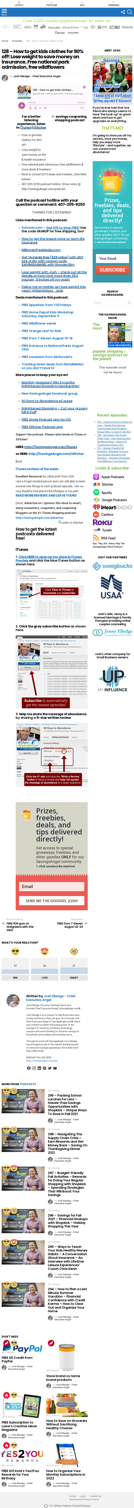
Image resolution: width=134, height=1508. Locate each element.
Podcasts (28, 1084)
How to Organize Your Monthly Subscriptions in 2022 (65, 1475)
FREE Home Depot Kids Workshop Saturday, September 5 (48, 314)
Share (20, 573)
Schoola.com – (51, 227)
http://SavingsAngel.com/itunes (50, 447)
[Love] (14, 1168)
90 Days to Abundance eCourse (47, 401)
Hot (82, 5)
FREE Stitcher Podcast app (42, 427)
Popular (51, 5)
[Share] (52, 595)
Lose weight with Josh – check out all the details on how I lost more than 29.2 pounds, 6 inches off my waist (54, 276)
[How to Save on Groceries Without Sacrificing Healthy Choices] (67, 1405)
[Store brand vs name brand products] (67, 1356)
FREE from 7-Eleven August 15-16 (47, 338)
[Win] (6, 1090)
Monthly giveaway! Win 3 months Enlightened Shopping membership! (50, 384)
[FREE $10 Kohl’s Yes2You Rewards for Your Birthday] (22, 1455)
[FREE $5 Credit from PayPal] (22, 1347)
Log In (83, 1496)
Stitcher (39, 127)
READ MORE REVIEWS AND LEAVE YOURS (46, 495)
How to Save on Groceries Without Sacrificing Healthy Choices (66, 1424)
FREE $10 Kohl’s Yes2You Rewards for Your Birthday (20, 1475)
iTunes (25, 127)
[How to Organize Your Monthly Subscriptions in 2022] (67, 1455)
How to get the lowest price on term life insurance (53, 240)
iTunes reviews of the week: (37, 469)
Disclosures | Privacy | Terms (84, 1499)
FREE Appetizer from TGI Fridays (46, 305)
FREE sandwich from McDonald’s (47, 357)
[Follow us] (123, 12)
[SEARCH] (129, 12)
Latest (19, 5)
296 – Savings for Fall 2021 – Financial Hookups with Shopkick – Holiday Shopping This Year (68, 1221)
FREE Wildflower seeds (39, 323)
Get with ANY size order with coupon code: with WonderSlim (52, 261)
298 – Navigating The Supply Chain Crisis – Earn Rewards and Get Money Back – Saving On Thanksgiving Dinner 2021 (67, 1143)
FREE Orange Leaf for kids (41, 331)
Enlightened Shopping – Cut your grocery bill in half (55, 410)
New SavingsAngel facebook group (50, 393)
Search (129, 303)
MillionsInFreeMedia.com (41, 250)
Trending (113, 5)
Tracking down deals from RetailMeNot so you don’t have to (53, 366)
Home (72, 1496)
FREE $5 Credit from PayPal (17, 1359)
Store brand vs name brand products (63, 1378)
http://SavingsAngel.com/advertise (39, 517)
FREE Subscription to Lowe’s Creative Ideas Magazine (19, 1426)
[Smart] (14, 1090)
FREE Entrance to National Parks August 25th (53, 347)
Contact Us (95, 1496)
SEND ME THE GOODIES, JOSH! (52, 900)
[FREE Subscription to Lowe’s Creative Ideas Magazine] (22, 1406)
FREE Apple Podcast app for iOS (46, 419)
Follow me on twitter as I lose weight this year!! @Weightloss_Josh (54, 288)
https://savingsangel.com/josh (42, 1060)
